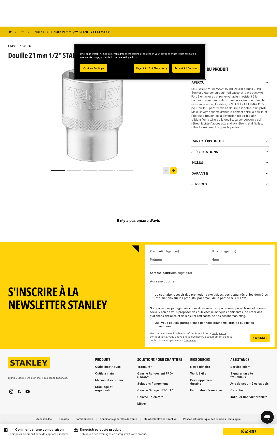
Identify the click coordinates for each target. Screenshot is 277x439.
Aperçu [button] (197, 82)
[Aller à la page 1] (58, 170)
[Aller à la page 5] (126, 170)
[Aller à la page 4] (106, 170)
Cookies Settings (93, 68)
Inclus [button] (197, 163)
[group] (36, 432)
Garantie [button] (199, 173)
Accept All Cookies (186, 68)
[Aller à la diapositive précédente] (166, 170)
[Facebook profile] (19, 391)
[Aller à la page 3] (90, 170)
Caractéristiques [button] (207, 141)
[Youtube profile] (27, 391)
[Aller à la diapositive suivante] (173, 170)
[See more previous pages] (22, 32)
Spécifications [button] (204, 152)
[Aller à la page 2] (74, 170)
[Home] (10, 32)
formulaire (190, 340)
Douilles (38, 32)
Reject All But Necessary (151, 68)
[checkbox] (151, 296)
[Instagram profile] (11, 391)
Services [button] (199, 184)
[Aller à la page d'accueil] (29, 362)
